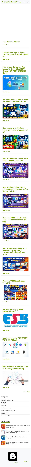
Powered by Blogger (21, 462)
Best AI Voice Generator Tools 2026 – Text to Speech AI (15, 159)
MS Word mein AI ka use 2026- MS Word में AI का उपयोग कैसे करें (15, 100)
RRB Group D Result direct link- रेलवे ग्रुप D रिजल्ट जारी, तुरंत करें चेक (15, 54)
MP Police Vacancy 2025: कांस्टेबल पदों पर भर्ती (13, 310)
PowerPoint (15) (5, 416)
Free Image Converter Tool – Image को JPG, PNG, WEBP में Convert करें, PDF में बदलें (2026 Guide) (15, 70)
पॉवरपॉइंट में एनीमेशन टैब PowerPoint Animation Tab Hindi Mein (17, 443)
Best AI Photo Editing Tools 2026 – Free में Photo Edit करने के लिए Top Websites (15, 189)
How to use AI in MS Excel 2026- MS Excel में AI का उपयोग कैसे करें (15, 130)
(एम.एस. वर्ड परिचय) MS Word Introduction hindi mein (16, 437)
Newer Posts (26, 391)
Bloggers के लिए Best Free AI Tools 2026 (14, 282)
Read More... (6, 45)
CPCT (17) (3, 403)
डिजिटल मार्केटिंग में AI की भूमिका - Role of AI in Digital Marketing (15, 367)
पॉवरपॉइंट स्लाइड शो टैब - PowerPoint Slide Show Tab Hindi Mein (18, 426)
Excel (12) (3, 405)
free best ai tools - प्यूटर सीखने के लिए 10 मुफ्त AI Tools (15, 339)
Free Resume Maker (11, 42)
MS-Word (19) (5, 413)
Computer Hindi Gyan (11, 2)
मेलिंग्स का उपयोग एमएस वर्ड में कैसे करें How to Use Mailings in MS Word (17, 432)
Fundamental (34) (6, 408)
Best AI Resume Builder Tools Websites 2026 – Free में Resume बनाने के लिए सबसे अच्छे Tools (15, 251)
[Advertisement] (15, 20)
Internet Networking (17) (8, 410)
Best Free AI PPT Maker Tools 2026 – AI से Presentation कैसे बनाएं (15, 220)
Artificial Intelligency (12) (7, 400)
